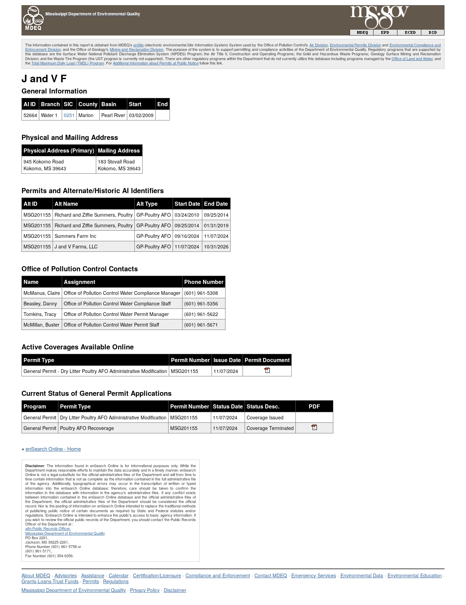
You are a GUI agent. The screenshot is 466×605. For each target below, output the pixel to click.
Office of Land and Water (412, 58)
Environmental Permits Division (355, 44)
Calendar (119, 575)
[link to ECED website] (409, 33)
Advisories (66, 575)
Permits (91, 581)
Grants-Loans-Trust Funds (49, 581)
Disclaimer (175, 590)
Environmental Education (415, 575)
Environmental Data (361, 575)
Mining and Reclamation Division (137, 49)
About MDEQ (35, 575)
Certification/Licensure (157, 575)
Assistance (92, 575)
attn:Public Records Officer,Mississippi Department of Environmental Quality (65, 530)
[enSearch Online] (33, 8)
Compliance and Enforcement (218, 575)
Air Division (318, 44)
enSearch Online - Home (53, 448)
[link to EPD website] (385, 33)
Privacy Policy (145, 590)
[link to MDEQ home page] (362, 33)
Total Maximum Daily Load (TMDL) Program (67, 63)
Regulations (116, 581)
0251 (69, 115)
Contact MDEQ (270, 575)
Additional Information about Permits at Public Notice (156, 63)
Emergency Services (313, 575)
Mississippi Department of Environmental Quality (73, 590)
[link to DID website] (433, 33)
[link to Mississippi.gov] (380, 8)
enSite (138, 44)
